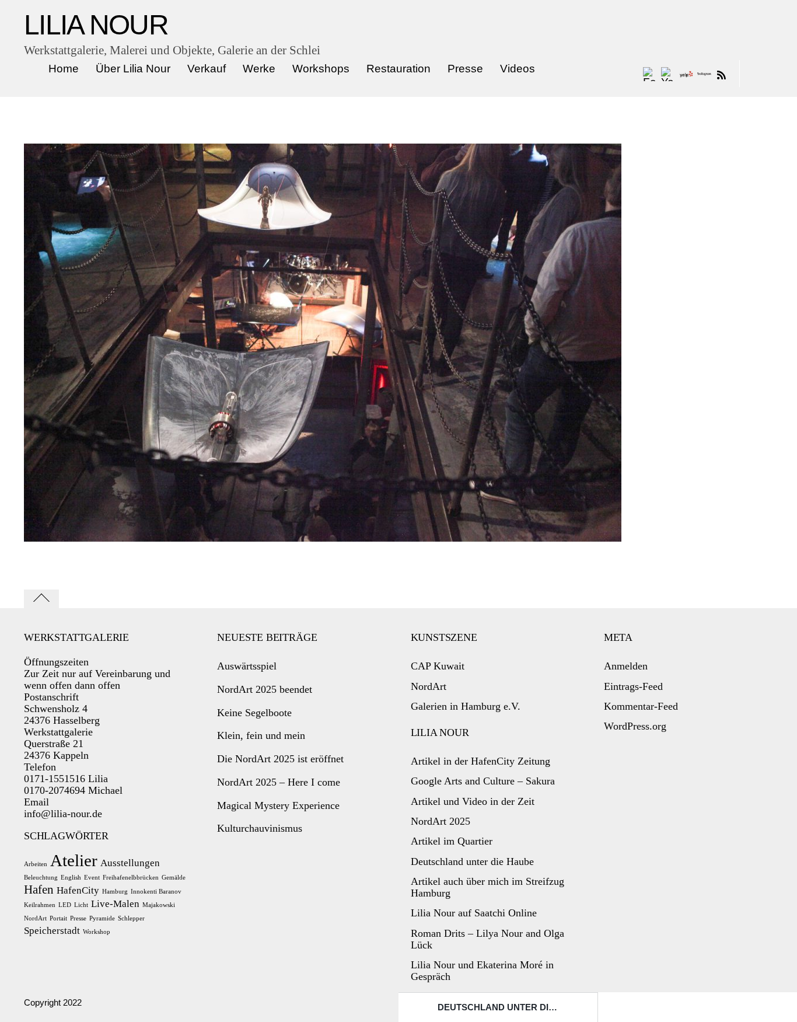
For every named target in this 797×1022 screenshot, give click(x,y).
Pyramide (102, 918)
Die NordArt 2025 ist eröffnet (280, 759)
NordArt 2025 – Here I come (278, 782)
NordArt (35, 918)
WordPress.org (635, 726)
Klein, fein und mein (261, 735)
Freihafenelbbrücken (131, 877)
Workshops (320, 68)
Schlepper (131, 918)
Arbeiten (35, 864)
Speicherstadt (52, 930)
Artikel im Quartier (451, 841)
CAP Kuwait (437, 666)
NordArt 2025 (440, 821)
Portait (58, 918)
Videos (517, 68)
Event (92, 877)
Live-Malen (115, 903)
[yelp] (686, 74)
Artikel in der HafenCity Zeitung (480, 761)
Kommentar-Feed (641, 706)
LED (64, 905)
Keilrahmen (39, 905)
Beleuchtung (41, 877)
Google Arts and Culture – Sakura (483, 781)
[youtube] (668, 74)
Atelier (73, 860)
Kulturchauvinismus (259, 828)
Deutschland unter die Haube (513, 1007)
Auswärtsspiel (247, 666)
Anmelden (626, 666)
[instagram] (704, 74)
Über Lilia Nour (133, 68)
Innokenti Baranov (156, 891)
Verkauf (206, 68)
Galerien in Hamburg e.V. (465, 706)
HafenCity (78, 890)
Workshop (96, 932)
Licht (81, 905)
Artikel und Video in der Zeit (472, 801)
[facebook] (650, 74)
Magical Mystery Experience (278, 805)
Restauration (398, 68)
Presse (465, 68)
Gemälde (174, 877)
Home (63, 68)
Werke (259, 68)
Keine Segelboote (254, 712)
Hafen (39, 890)
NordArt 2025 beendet (264, 689)
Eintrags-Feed (633, 686)
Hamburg (115, 891)
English (71, 877)
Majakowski (158, 905)
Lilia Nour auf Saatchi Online (474, 913)
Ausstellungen (130, 862)
